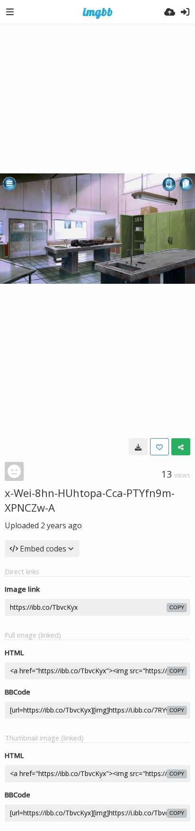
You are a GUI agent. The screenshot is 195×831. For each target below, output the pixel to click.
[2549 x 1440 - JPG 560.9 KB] (138, 446)
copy (176, 607)
